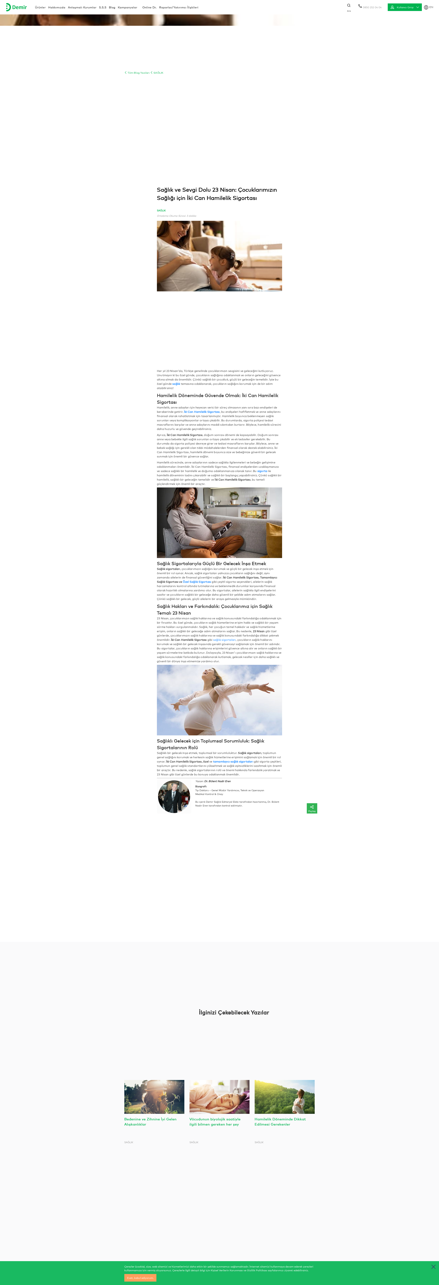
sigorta (262, 471)
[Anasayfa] (16, 7)
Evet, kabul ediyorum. (140, 1277)
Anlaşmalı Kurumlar (82, 7)
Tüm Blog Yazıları (138, 72)
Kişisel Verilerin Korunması (227, 1270)
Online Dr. (149, 7)
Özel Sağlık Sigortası (197, 581)
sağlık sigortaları (224, 639)
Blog (112, 7)
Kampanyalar (127, 7)
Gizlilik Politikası (257, 1270)
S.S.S (102, 7)
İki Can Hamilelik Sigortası (202, 411)
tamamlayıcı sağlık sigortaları (233, 761)
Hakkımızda (56, 7)
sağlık (176, 383)
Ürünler (40, 7)
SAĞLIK (158, 72)
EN (431, 7)
